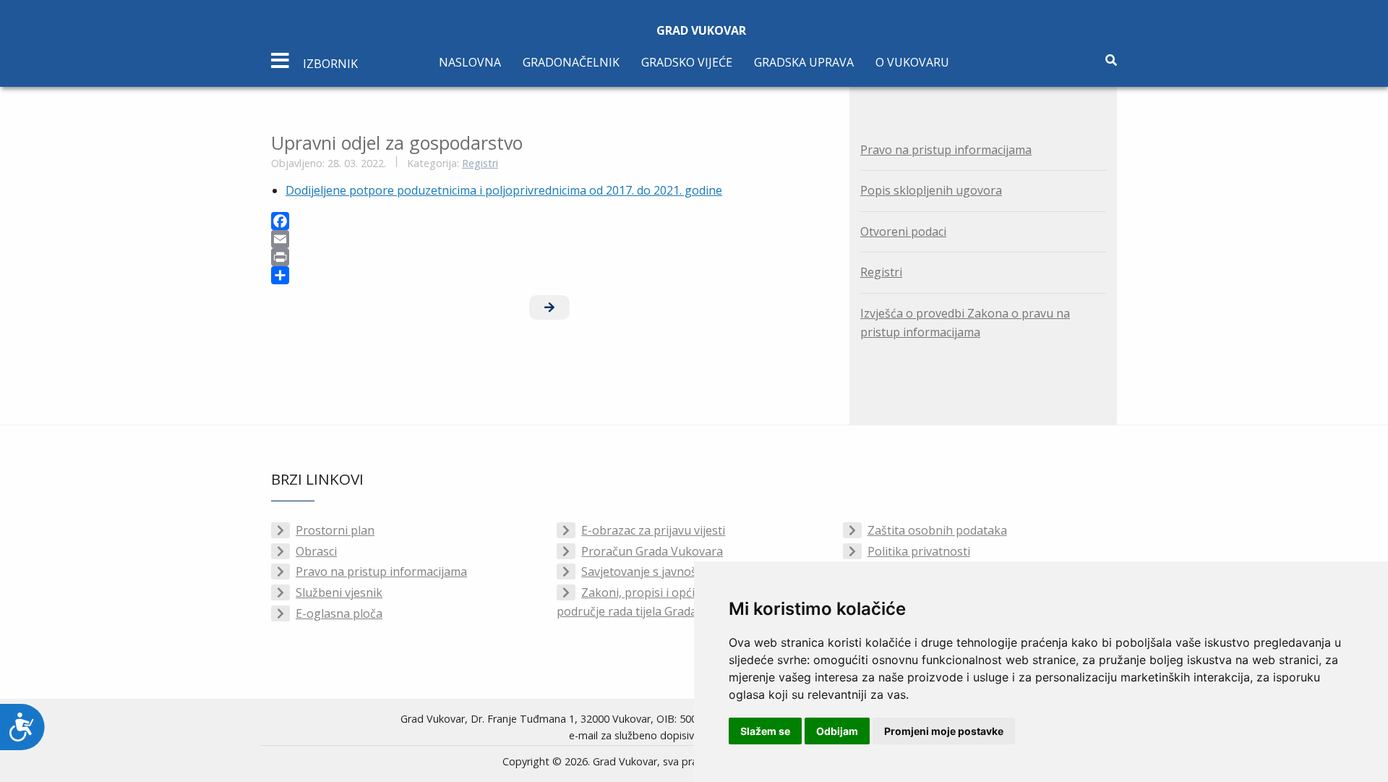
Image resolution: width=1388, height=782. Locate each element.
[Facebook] (549, 221)
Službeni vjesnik (339, 592)
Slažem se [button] (765, 731)
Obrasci (316, 551)
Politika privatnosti (919, 551)
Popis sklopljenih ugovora (931, 190)
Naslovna (470, 62)
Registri (480, 163)
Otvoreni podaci (903, 231)
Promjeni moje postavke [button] (943, 731)
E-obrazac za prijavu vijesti (653, 530)
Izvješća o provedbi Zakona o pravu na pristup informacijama (965, 322)
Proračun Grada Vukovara (652, 551)
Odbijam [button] (837, 731)
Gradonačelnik (571, 62)
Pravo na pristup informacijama (946, 150)
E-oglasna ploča (339, 613)
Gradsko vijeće (686, 62)
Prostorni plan (335, 530)
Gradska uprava (804, 62)
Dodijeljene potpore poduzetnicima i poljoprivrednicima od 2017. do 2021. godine (504, 190)
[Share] (549, 275)
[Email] (549, 239)
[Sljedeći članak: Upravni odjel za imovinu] (549, 307)
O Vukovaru (912, 62)
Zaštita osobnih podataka (937, 530)
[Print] (549, 257)
